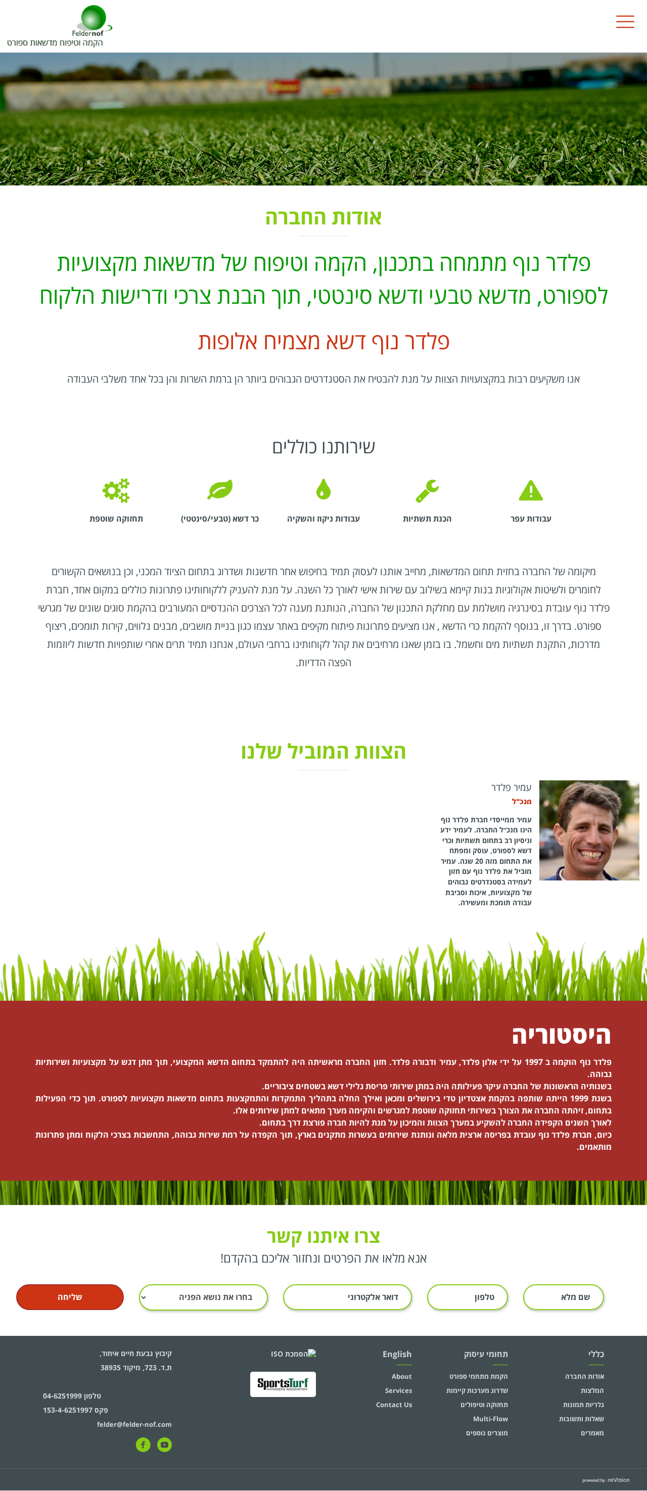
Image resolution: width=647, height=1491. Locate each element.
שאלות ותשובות (581, 1418)
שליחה (70, 1296)
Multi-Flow (490, 1418)
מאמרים (592, 1432)
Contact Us (394, 1404)
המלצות (592, 1390)
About (402, 1376)
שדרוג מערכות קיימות (477, 1390)
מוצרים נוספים (487, 1432)
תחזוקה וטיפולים (484, 1404)
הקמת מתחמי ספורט (478, 1376)
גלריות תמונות (583, 1404)
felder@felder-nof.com (134, 1424)
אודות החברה (584, 1376)
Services (398, 1390)
